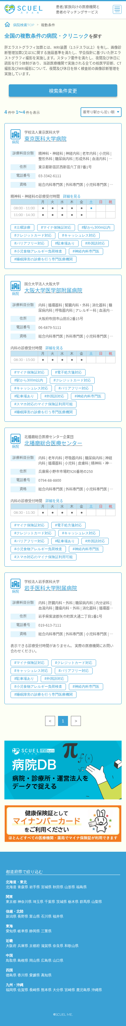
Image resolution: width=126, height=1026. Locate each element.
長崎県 (34, 990)
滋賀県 (46, 946)
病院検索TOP (23, 25)
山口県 (58, 960)
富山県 (34, 916)
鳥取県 (11, 960)
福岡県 (11, 990)
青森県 (23, 887)
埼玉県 (38, 901)
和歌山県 (71, 946)
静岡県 (34, 931)
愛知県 (11, 931)
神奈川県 (25, 901)
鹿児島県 (83, 990)
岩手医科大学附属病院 (50, 588)
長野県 (23, 916)
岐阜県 (23, 931)
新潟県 (11, 916)
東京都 (11, 901)
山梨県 (96, 901)
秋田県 (58, 887)
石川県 (46, 916)
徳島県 (11, 975)
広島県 (46, 960)
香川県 (23, 975)
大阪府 (11, 946)
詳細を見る (72, 196)
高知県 (46, 975)
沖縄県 (96, 990)
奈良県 (58, 946)
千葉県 (50, 901)
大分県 (58, 990)
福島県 (81, 887)
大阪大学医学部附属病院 (53, 290)
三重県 (46, 931)
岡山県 (34, 960)
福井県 (58, 916)
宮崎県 (69, 990)
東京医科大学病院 (45, 138)
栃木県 (73, 901)
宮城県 (46, 887)
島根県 (23, 960)
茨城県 (61, 901)
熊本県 (46, 990)
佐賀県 (23, 990)
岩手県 (34, 887)
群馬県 (85, 901)
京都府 (34, 946)
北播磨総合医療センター (53, 443)
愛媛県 (34, 975)
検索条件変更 (63, 90)
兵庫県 (23, 946)
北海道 (11, 887)
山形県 (69, 887)
